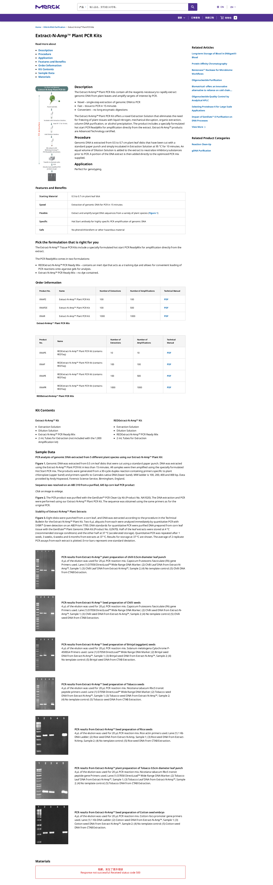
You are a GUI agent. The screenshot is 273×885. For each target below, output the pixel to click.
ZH (231, 7)
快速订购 (209, 17)
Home (38, 27)
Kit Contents (46, 69)
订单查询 (195, 17)
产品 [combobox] (81, 7)
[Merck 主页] (47, 7)
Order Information (49, 65)
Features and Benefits (52, 61)
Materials (44, 77)
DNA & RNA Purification (54, 27)
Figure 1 (153, 212)
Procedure (44, 54)
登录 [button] (180, 17)
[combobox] (137, 7)
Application (45, 58)
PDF (166, 299)
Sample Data (46, 73)
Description (45, 50)
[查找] (192, 7)
